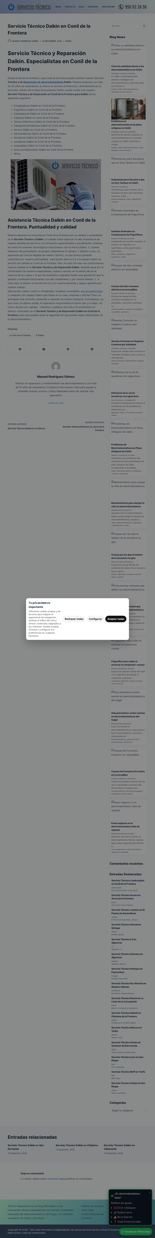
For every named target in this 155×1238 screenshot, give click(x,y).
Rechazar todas (74, 619)
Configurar (95, 619)
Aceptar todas (115, 619)
